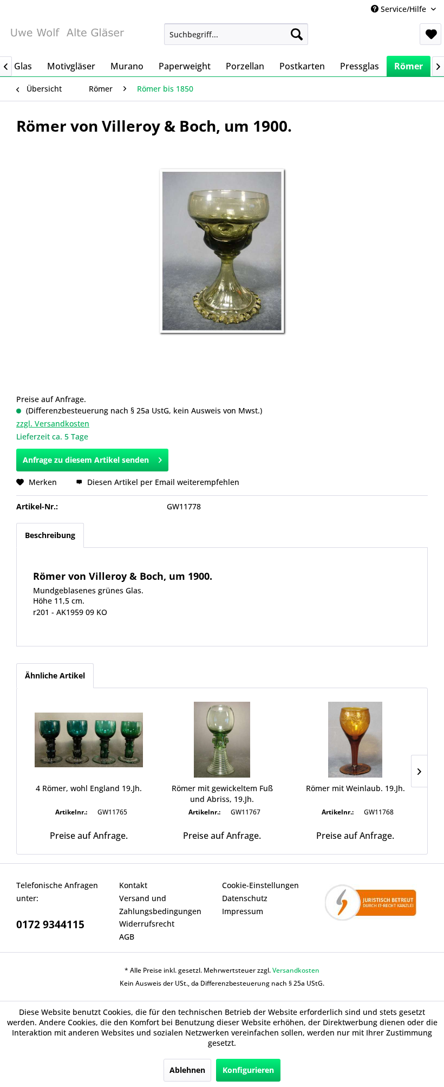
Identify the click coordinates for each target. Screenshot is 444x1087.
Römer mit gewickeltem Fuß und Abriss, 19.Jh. (222, 793)
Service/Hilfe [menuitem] (403, 9)
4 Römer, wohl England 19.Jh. (89, 788)
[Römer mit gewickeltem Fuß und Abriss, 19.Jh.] (222, 740)
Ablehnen (187, 1070)
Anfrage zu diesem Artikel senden (86, 460)
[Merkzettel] (430, 34)
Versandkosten (295, 970)
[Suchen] (296, 34)
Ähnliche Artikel (55, 675)
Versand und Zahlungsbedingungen (160, 904)
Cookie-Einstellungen (260, 885)
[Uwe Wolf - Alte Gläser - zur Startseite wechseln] (66, 36)
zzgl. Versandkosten (52, 423)
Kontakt (133, 885)
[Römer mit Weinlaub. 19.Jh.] (355, 740)
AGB (126, 936)
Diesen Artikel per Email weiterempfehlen (162, 482)
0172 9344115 (50, 924)
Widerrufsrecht (146, 923)
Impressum (242, 911)
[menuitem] (236, 34)
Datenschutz (244, 898)
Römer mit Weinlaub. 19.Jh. (355, 788)
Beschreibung (50, 535)
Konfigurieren (248, 1070)
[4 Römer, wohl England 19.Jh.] (88, 740)
